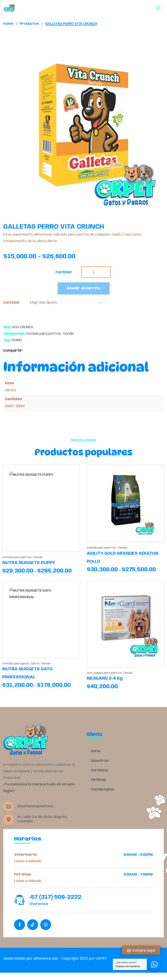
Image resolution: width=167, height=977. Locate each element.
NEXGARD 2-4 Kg (105, 678)
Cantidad (11, 303)
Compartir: (13, 351)
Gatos (35, 663)
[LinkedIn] (41, 350)
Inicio (95, 751)
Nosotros (99, 761)
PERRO (17, 340)
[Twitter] (34, 350)
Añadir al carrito (83, 288)
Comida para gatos (16, 663)
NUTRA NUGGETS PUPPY (28, 563)
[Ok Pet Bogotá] (9, 8)
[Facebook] (27, 350)
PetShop (98, 780)
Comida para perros (43, 334)
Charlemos (38, 904)
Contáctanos (102, 789)
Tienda (68, 334)
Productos (29, 24)
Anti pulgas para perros (104, 673)
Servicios (99, 770)
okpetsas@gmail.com (35, 806)
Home (8, 24)
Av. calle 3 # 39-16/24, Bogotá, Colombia (42, 819)
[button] (149, 68)
